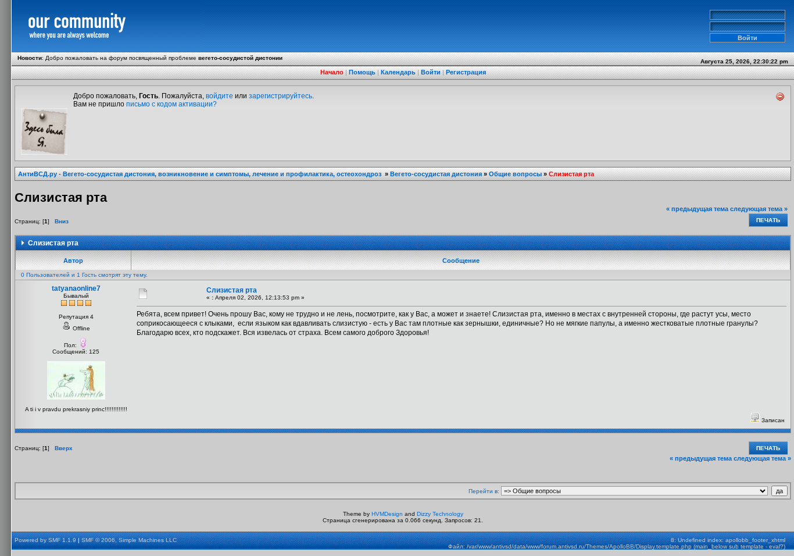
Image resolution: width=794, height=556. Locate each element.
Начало (332, 72)
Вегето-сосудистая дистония (436, 173)
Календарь (398, 72)
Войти (431, 72)
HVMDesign (387, 514)
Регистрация (466, 72)
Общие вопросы (515, 173)
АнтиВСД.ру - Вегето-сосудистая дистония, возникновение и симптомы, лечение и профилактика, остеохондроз (200, 173)
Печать (768, 220)
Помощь (362, 72)
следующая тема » (759, 208)
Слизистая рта (571, 173)
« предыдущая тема (697, 208)
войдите (219, 96)
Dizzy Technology (440, 514)
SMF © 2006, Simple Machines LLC (129, 540)
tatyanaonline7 (76, 288)
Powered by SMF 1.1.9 (45, 540)
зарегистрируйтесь (280, 96)
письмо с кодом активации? (171, 104)
